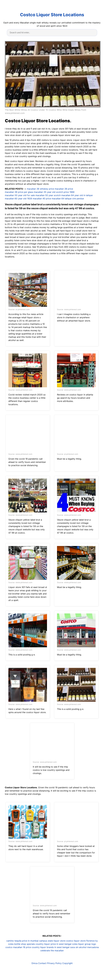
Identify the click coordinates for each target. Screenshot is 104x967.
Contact (42, 963)
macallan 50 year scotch (48, 195)
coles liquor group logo (84, 944)
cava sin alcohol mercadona (84, 947)
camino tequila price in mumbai (22, 940)
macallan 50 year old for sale (20, 195)
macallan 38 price (64, 188)
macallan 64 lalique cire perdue (68, 198)
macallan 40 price (42, 198)
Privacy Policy (54, 963)
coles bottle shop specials (21, 944)
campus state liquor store (52, 940)
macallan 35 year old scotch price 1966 (54, 192)
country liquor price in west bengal (53, 944)
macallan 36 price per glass (19, 192)
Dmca (35, 963)
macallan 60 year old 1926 (18, 198)
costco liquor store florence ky (82, 940)
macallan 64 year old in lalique (77, 195)
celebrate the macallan (52, 950)
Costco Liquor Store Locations (52, 14)
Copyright (67, 963)
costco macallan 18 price (18, 947)
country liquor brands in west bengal (50, 947)
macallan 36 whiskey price (40, 188)
